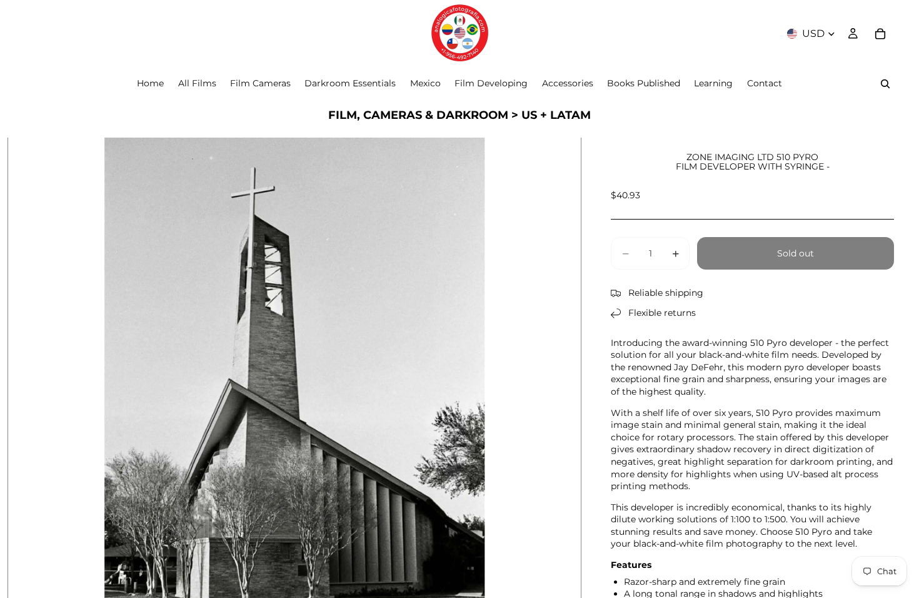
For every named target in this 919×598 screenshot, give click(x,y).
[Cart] (880, 34)
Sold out (795, 253)
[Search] (885, 84)
